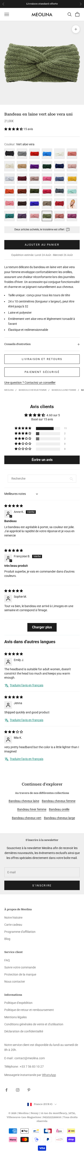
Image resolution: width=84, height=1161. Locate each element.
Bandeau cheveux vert (26, 818)
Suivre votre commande (20, 967)
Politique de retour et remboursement (29, 1010)
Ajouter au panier (42, 244)
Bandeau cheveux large (59, 818)
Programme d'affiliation (20, 931)
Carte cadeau (13, 924)
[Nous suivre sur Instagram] (18, 1090)
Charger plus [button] (42, 627)
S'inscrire (41, 885)
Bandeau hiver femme (31, 809)
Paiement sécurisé (42, 372)
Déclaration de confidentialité (23, 1031)
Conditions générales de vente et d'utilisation (33, 1024)
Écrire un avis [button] (42, 460)
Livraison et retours (42, 359)
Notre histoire (13, 917)
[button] (13, 129)
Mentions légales (15, 1017)
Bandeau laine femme (64, 390)
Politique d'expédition (18, 1002)
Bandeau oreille (59, 809)
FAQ (7, 960)
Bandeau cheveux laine (24, 801)
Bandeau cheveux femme (33, 390)
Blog (7, 939)
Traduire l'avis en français (26, 685)
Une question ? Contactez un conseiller (30, 382)
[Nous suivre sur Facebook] (6, 1090)
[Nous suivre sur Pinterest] (29, 1090)
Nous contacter (14, 981)
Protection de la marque (20, 974)
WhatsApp (49, 1075)
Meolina (9, 390)
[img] (13, 506)
